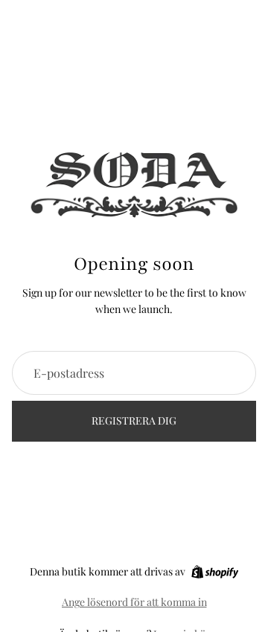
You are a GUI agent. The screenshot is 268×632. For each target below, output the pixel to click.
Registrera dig (134, 420)
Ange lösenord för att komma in (134, 602)
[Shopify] (214, 571)
